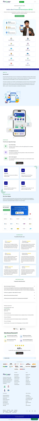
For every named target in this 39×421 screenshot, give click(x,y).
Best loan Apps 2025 (29, 399)
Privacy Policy (14, 412)
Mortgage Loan (28, 381)
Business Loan (28, 374)
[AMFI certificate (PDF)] (4, 386)
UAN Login (4, 405)
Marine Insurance (16, 381)
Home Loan (27, 380)
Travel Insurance (16, 384)
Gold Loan (27, 378)
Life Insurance (16, 380)
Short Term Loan (28, 384)
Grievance (15, 410)
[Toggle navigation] (35, 1)
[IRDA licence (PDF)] (4, 390)
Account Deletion (5, 411)
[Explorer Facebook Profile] (27, 411)
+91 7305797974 (6, 308)
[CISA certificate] (8, 386)
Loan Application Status (29, 398)
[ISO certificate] (8, 390)
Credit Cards (27, 395)
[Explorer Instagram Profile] (32, 411)
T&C (3, 412)
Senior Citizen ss (5, 402)
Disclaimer (10, 411)
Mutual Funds (5, 398)
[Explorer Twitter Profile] (35, 411)
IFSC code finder (28, 405)
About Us (4, 410)
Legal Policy (15, 411)
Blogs (12, 410)
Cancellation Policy (8, 412)
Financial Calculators (6, 395)
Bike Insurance (16, 374)
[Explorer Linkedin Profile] (30, 411)
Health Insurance (16, 377)
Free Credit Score (28, 396)
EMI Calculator (28, 377)
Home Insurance (16, 378)
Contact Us (8, 410)
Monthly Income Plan (6, 396)
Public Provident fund (6, 399)
